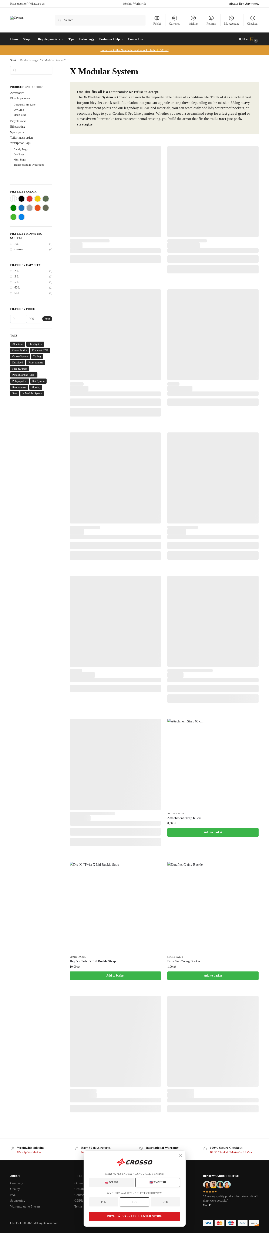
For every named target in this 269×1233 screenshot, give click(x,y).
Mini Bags (20, 159)
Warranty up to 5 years (25, 1206)
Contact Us (81, 1194)
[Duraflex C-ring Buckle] (213, 907)
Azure (21, 217)
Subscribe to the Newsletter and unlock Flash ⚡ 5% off (135, 50)
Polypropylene (19, 381)
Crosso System (20, 356)
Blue (21, 208)
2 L (16, 271)
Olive (46, 208)
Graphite (29, 208)
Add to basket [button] (213, 832)
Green (13, 208)
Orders (78, 1183)
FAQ (13, 1194)
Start (13, 60)
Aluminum (17, 344)
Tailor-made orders (21, 137)
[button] (249, 39)
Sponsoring (17, 1200)
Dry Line (19, 109)
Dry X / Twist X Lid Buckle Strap (93, 961)
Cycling (37, 356)
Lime (13, 217)
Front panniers (35, 362)
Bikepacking (17, 126)
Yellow (37, 199)
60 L (17, 287)
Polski (157, 23)
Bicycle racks (18, 121)
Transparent (13, 199)
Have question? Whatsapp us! (28, 3)
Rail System (38, 381)
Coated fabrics (19, 350)
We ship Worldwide (134, 3)
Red (29, 199)
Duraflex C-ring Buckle (183, 961)
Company (16, 1183)
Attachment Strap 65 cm (184, 818)
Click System (35, 344)
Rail (16, 243)
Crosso (18, 249)
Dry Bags (19, 154)
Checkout (252, 23)
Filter (47, 318)
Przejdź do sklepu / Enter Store (134, 1216)
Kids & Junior (19, 368)
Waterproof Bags (20, 143)
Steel (14, 393)
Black (21, 199)
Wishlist (193, 23)
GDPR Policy (83, 1200)
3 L (16, 276)
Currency (174, 23)
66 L (17, 293)
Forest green (46, 199)
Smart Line (20, 114)
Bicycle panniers (20, 98)
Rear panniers (19, 387)
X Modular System (32, 393)
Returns (211, 23)
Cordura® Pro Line (25, 104)
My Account (231, 23)
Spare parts (78, 957)
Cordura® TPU (40, 350)
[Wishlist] (154, 152)
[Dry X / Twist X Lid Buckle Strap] (115, 907)
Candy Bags (21, 149)
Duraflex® (17, 362)
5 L (16, 282)
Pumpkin (37, 208)
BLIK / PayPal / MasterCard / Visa (231, 1152)
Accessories (176, 813)
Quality (15, 1189)
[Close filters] (53, 68)
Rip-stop (35, 387)
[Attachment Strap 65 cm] (213, 764)
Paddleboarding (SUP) (23, 374)
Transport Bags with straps (29, 164)
